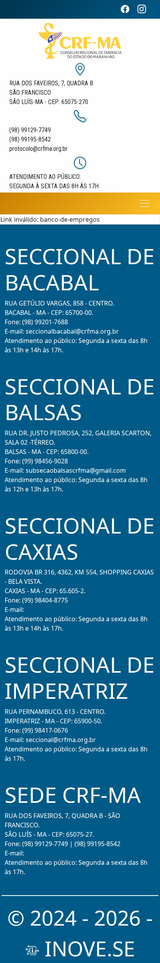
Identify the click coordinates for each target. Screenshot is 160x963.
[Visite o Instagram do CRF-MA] (144, 9)
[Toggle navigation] (144, 203)
